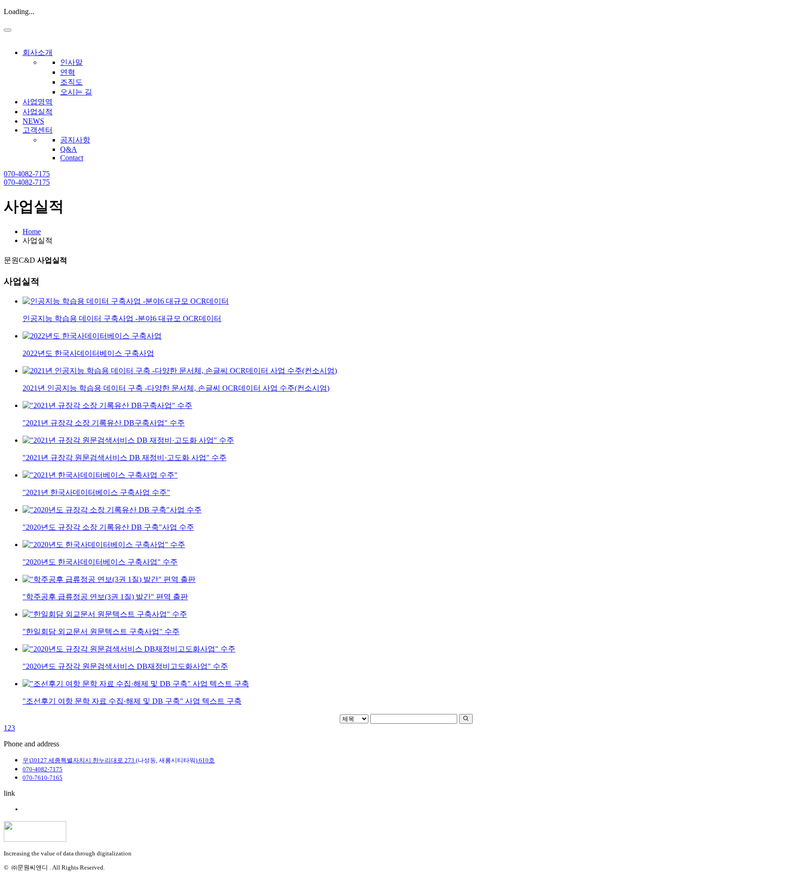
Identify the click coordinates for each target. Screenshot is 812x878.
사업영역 (38, 102)
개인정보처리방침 (47, 809)
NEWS (33, 121)
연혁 (67, 72)
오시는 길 (76, 92)
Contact (71, 158)
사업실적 (38, 112)
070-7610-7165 (42, 777)
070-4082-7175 (27, 174)
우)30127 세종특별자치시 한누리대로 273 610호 (119, 760)
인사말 (71, 62)
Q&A (68, 149)
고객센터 (38, 130)
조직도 (71, 82)
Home (32, 231)
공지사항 (75, 140)
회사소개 (38, 52)
